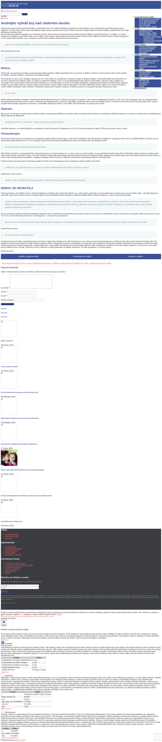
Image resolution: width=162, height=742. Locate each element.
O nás (141, 86)
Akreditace (143, 53)
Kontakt (138, 78)
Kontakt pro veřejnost (13, 567)
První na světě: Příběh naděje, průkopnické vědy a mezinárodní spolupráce (22, 469)
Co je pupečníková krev (148, 21)
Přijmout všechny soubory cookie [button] (14, 616)
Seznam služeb (145, 72)
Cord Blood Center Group (15, 563)
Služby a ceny (140, 70)
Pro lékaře (76, 263)
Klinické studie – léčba (148, 33)
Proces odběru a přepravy (149, 60)
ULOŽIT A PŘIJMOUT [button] (9, 738)
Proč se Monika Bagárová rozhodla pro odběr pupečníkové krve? (19, 392)
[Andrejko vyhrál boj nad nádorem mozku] (4, 18)
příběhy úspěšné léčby (28, 256)
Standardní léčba (145, 31)
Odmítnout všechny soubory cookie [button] (40, 616)
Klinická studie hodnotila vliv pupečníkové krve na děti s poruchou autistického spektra (26, 495)
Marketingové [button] (6, 709)
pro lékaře (143, 84)
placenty (8, 538)
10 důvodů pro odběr (81, 256)
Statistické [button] (5, 672)
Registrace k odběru (13, 555)
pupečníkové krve (12, 534)
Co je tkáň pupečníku (147, 23)
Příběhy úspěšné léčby (148, 35)
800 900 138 (13, 6)
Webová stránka (7, 300)
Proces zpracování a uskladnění (147, 63)
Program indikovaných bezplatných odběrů (148, 48)
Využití (137, 29)
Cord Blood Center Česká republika (19, 565)
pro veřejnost (144, 82)
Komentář (5, 288)
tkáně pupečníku (11, 536)
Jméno (4, 292)
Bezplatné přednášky (13, 549)
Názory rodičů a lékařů (148, 27)
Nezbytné (8, 643)
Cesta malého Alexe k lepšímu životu (11, 521)
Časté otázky (10, 547)
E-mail (4, 296)
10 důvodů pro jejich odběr (149, 19)
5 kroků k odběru (134, 256)
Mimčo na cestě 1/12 (7, 340)
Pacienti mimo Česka (10, 263)
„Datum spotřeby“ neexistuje (9, 366)
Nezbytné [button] (4, 640)
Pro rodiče (85, 263)
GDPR (7, 573)
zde (12, 599)
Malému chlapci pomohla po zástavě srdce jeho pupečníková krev (20, 418)
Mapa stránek (10, 571)
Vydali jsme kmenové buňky (100, 263)
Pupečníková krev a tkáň (144, 17)
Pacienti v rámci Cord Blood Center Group (35, 263)
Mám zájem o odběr (147, 76)
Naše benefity (140, 45)
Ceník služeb (144, 74)
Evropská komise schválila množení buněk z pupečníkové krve (19, 444)
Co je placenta (144, 25)
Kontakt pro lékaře (12, 569)
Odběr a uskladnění (142, 54)
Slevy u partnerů (145, 51)
